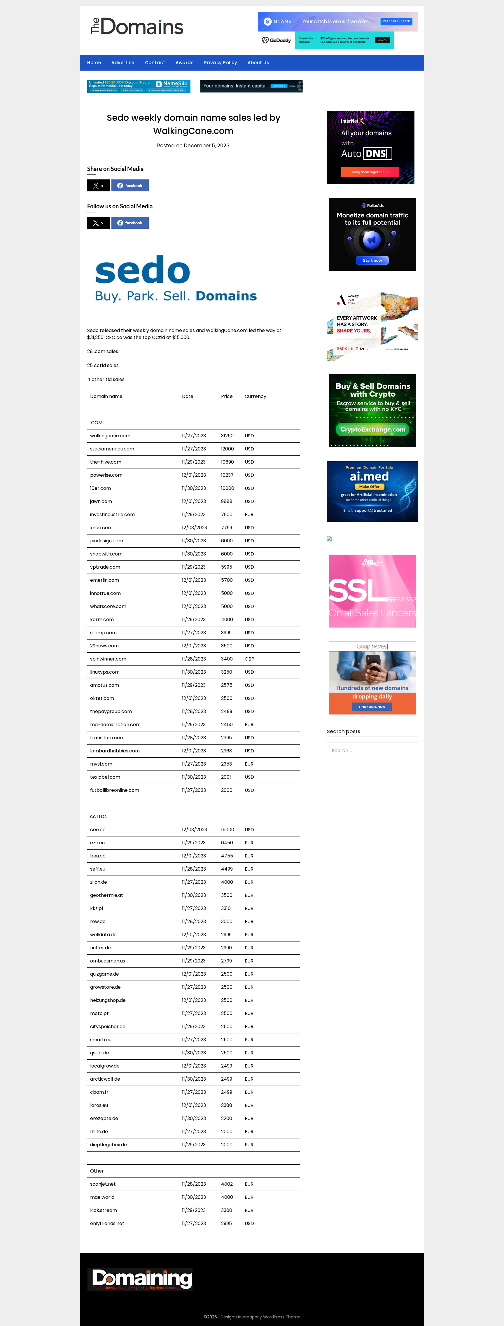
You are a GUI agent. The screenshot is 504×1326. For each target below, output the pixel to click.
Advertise (122, 63)
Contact (155, 63)
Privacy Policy (220, 63)
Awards (185, 63)
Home (94, 63)
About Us (258, 63)
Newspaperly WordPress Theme (268, 1317)
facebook (133, 185)
